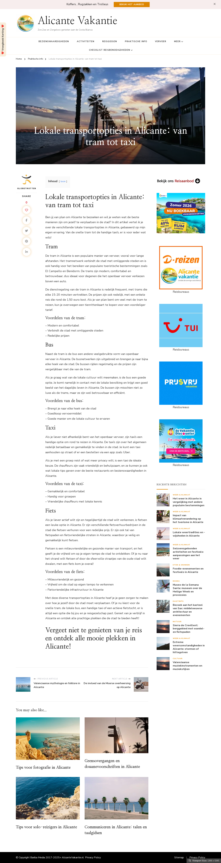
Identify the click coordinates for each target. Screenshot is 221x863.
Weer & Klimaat (181, 495)
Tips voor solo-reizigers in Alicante (46, 827)
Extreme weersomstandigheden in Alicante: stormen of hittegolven (189, 647)
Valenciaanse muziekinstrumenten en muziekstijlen (187, 666)
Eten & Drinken (181, 565)
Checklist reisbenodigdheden (109, 50)
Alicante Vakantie (77, 21)
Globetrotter (26, 188)
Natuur (177, 621)
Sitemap (179, 857)
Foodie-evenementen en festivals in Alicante (188, 570)
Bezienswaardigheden (54, 41)
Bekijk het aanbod (131, 4)
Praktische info (136, 41)
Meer (177, 41)
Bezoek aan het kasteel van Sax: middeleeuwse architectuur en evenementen (188, 610)
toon (63, 181)
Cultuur (177, 658)
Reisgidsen (109, 41)
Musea (176, 581)
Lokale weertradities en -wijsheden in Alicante (189, 534)
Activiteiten (85, 41)
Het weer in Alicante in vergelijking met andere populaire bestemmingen (188, 502)
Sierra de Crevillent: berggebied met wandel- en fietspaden (188, 629)
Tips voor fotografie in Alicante (43, 768)
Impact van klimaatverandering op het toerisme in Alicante (188, 519)
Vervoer (160, 41)
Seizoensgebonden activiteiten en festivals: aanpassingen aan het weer (188, 553)
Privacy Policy (93, 857)
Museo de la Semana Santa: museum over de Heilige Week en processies (187, 590)
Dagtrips (178, 601)
